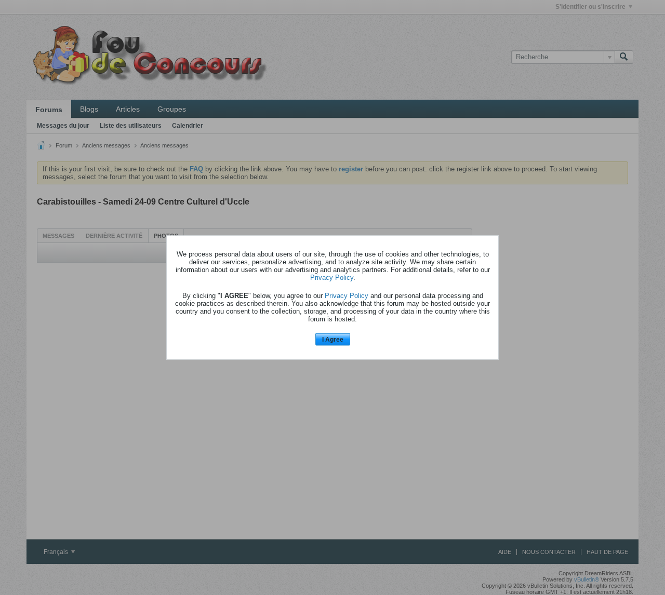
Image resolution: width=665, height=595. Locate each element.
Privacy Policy (331, 277)
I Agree (332, 339)
